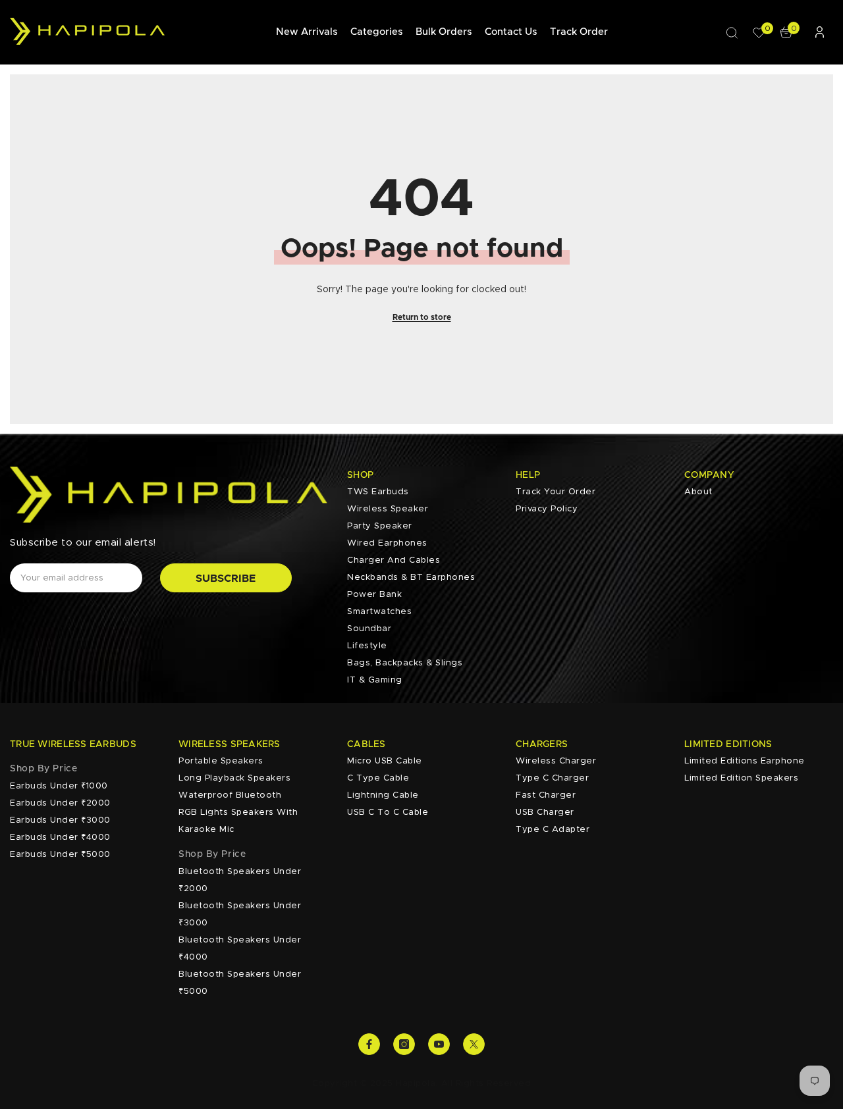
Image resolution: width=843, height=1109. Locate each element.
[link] (43, 769)
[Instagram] (404, 1044)
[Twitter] (474, 1044)
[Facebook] (369, 1044)
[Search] (732, 32)
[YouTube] (439, 1044)
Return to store (422, 317)
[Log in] (819, 32)
